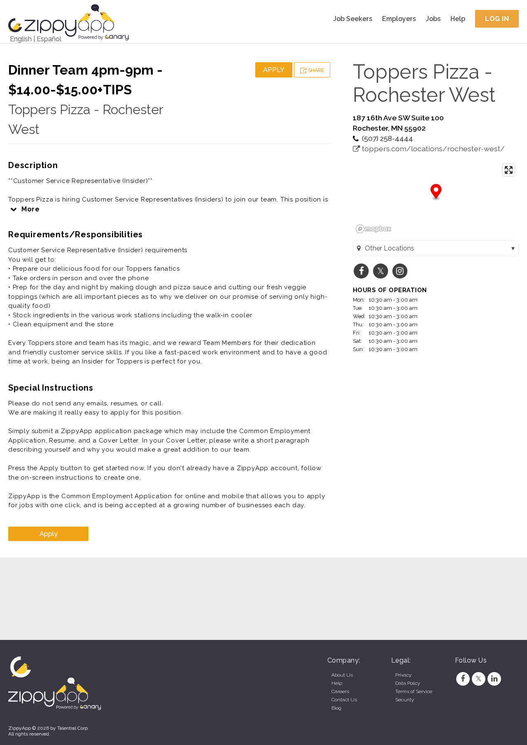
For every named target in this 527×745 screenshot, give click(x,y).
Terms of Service (413, 691)
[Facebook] (463, 678)
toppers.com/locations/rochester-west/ (432, 148)
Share (315, 70)
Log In (497, 19)
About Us (342, 675)
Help (457, 19)
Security (404, 700)
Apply (273, 70)
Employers (399, 19)
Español (49, 39)
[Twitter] (478, 678)
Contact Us (344, 700)
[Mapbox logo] (373, 229)
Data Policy (407, 683)
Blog (336, 708)
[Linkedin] (494, 678)
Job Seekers (352, 19)
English (21, 39)
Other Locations (389, 248)
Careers (340, 691)
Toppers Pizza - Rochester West (424, 83)
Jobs (433, 19)
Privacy (403, 675)
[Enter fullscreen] (509, 170)
